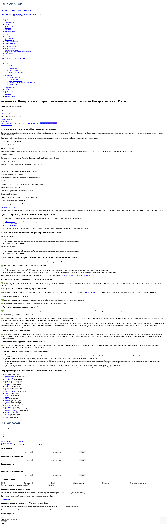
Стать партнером (6, 443)
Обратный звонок (7, 499)
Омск (6, 390)
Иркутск (7, 385)
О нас (6, 19)
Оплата (7, 24)
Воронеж (8, 405)
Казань (7, 386)
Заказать (82, 452)
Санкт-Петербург (10, 376)
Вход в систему (10, 31)
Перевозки (8, 21)
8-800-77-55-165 (6, 113)
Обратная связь (10, 43)
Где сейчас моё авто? (34, 14)
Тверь (6, 417)
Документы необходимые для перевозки (18, 52)
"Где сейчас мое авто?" (90, 292)
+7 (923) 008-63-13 (11, 225)
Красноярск (8, 379)
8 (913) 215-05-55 (6, 119)
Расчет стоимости (10, 62)
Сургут (7, 395)
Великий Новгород (11, 404)
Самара (7, 393)
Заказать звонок (6, 16)
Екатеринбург (9, 378)
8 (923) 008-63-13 (6, 121)
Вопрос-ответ (9, 26)
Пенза (7, 412)
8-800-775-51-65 (10, 222)
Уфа (6, 398)
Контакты (8, 28)
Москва (7, 374)
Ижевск (7, 407)
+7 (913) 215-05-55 (11, 223)
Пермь (7, 414)
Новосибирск (9, 381)
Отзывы (7, 36)
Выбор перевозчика (11, 50)
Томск (7, 397)
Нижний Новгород (11, 411)
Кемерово (8, 388)
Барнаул (7, 402)
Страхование (9, 53)
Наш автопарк (9, 40)
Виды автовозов (10, 48)
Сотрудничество (10, 22)
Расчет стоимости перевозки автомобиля (14, 14)
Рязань (7, 416)
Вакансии (8, 29)
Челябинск (8, 400)
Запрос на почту (6, 125)
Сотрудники (9, 38)
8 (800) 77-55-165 (17, 16)
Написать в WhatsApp (8, 207)
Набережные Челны (11, 409)
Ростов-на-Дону (10, 391)
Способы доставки (11, 46)
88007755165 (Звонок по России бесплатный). (79, 275)
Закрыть (4, 521)
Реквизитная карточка (12, 41)
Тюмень (7, 383)
